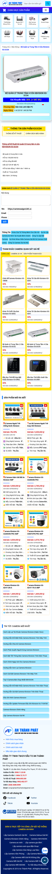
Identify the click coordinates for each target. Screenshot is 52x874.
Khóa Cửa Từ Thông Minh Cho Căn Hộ (25, 232)
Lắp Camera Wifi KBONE (15, 865)
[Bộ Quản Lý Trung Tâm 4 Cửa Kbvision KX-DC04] (26, 74)
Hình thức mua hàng (14, 739)
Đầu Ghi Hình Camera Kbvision (14, 698)
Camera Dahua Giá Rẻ (38, 835)
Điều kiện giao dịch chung (16, 751)
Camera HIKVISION (39, 839)
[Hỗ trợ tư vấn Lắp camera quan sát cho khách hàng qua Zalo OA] (44, 850)
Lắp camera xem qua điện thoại (26, 846)
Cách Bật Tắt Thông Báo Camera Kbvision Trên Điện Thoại (25, 656)
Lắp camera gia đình (33, 843)
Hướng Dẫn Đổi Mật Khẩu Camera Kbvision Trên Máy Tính (25, 638)
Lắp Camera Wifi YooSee (35, 861)
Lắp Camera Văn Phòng (14, 854)
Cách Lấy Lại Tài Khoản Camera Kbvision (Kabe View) (23, 632)
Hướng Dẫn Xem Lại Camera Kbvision (17, 668)
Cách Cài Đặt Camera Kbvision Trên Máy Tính (20, 674)
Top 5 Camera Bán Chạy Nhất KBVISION (18, 680)
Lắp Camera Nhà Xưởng (37, 854)
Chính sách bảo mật (14, 747)
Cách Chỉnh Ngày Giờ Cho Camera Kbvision (19, 662)
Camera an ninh (16, 843)
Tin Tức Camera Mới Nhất (17, 626)
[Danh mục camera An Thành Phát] (46, 10)
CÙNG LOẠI (5, 254)
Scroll (45, 860)
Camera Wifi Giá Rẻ (14, 861)
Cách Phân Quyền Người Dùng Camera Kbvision (21, 650)
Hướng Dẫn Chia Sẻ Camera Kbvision (17, 644)
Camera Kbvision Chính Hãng (14, 710)
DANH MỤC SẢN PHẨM (19, 10)
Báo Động (15, 47)
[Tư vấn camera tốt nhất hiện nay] (49, 27)
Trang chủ (6, 47)
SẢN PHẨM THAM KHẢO (33, 254)
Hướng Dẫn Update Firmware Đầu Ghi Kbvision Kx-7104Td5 (25, 704)
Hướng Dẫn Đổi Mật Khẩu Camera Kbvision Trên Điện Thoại (25, 686)
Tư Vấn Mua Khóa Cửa (37, 865)
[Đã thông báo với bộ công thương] (9, 811)
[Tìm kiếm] (48, 3)
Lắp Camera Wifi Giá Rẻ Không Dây (25, 857)
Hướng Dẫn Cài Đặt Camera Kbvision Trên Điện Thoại (23, 692)
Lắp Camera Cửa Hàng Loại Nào (25, 850)
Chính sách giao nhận (15, 743)
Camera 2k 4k (16, 254)
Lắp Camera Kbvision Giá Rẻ (14, 716)
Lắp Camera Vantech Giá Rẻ (15, 835)
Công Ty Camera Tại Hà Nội (18, 243)
